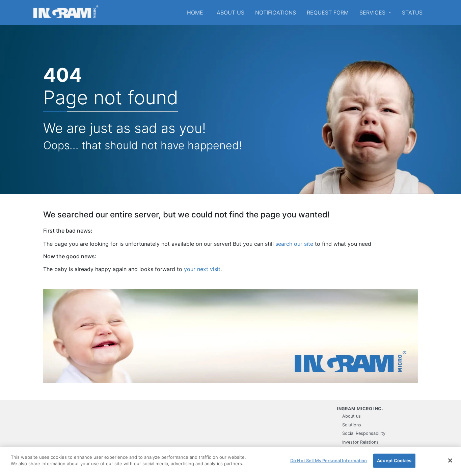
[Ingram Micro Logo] (66, 12)
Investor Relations (360, 442)
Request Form (328, 12)
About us (230, 12)
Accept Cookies (394, 460)
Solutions (351, 424)
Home (195, 12)
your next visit (202, 269)
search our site (294, 243)
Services (373, 12)
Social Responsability (363, 433)
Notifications (275, 12)
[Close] (450, 460)
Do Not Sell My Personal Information (328, 460)
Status (412, 12)
